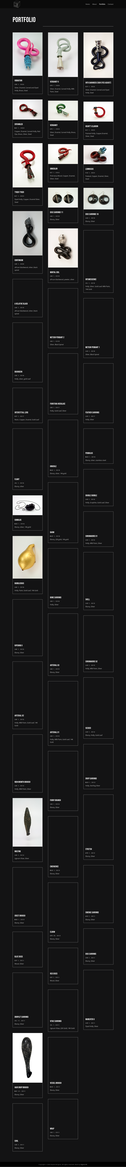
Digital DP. (84, 1164)
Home (88, 4)
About (94, 4)
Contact (110, 4)
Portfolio (102, 4)
